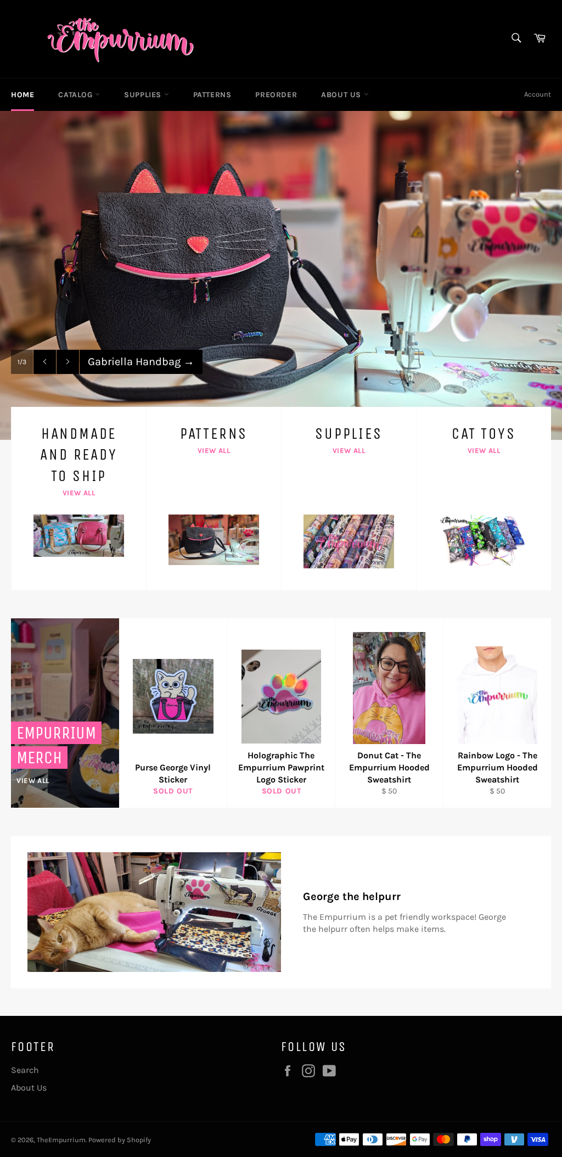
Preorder (276, 94)
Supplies (144, 94)
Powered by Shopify (119, 1140)
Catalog (76, 94)
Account (537, 94)
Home (22, 94)
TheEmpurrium (61, 1140)
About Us (342, 94)
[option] (281, 275)
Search (25, 1070)
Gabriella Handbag (141, 361)
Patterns (212, 94)
